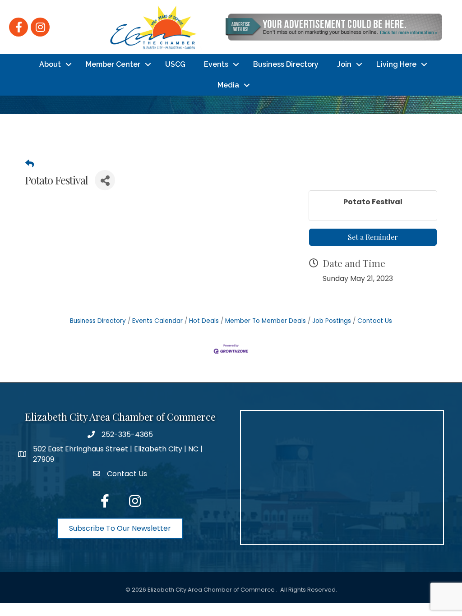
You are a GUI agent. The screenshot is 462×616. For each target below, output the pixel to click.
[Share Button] (105, 180)
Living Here (396, 64)
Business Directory (286, 64)
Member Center (113, 64)
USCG (175, 64)
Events (216, 64)
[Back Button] (29, 164)
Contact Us (374, 321)
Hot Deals (204, 321)
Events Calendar (157, 321)
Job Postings (331, 321)
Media (228, 85)
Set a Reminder (373, 237)
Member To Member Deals (265, 321)
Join (344, 64)
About (50, 64)
